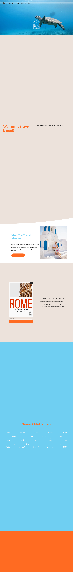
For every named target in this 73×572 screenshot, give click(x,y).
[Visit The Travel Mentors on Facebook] (67, 3)
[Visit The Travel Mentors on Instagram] (60, 3)
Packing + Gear (23, 3)
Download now (21, 321)
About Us (13, 3)
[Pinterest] (69, 3)
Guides (29, 3)
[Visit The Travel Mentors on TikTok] (62, 3)
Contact (18, 3)
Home (10, 3)
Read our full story (18, 255)
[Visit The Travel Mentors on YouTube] (64, 3)
